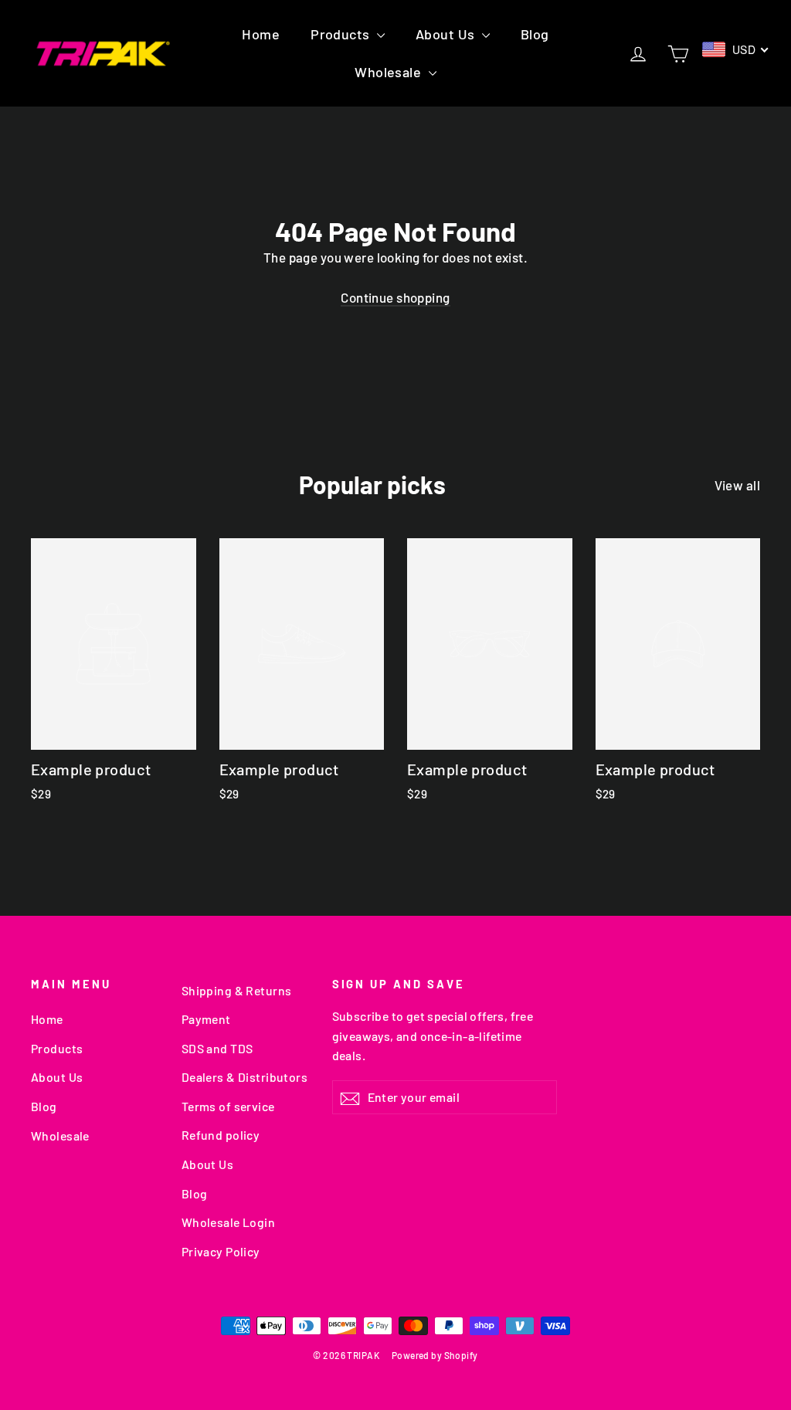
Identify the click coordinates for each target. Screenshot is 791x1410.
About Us (447, 33)
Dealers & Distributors (244, 1076)
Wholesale (389, 71)
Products (342, 33)
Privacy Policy (221, 1251)
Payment (206, 1019)
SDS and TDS (217, 1048)
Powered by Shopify (435, 1355)
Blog (535, 33)
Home (261, 33)
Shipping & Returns (237, 990)
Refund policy (221, 1134)
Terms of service (228, 1106)
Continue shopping (395, 297)
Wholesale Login (228, 1222)
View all (737, 485)
